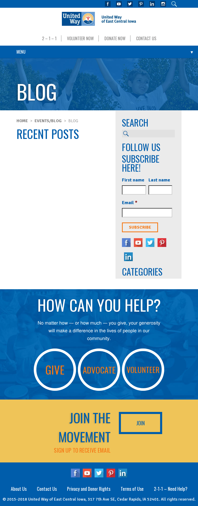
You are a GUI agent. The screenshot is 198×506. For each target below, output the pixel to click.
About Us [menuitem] (19, 488)
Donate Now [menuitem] (115, 38)
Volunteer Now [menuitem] (80, 38)
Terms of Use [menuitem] (132, 488)
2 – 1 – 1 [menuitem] (49, 38)
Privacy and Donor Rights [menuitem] (88, 488)
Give (54, 369)
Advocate (99, 369)
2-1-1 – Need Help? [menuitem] (170, 488)
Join (140, 423)
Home (22, 120)
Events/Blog (48, 120)
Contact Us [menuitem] (146, 38)
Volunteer (143, 369)
